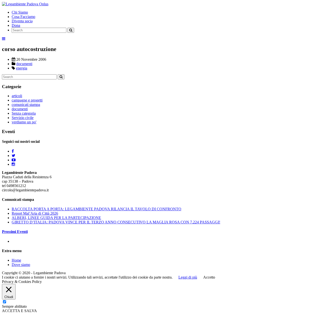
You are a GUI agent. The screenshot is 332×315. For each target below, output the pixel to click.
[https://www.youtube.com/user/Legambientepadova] (14, 160)
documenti (24, 64)
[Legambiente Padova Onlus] (25, 4)
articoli (17, 96)
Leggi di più (187, 277)
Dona (16, 25)
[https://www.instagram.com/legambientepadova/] (13, 164)
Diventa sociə (22, 21)
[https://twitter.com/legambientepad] (13, 155)
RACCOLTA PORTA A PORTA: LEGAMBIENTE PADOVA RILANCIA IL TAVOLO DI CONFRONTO (96, 209)
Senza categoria (24, 113)
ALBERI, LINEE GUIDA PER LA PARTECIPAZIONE (56, 218)
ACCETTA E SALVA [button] (19, 311)
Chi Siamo (20, 12)
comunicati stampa (26, 104)
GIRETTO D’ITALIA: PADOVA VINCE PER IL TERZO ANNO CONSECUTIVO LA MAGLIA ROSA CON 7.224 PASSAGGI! (116, 222)
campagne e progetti (27, 100)
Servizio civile (23, 118)
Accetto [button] (209, 277)
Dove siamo (21, 265)
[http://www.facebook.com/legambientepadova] (13, 151)
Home (16, 260)
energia (21, 68)
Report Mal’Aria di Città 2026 (35, 213)
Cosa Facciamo (23, 17)
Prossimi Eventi (15, 232)
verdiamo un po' (24, 122)
